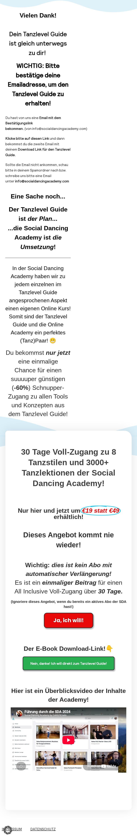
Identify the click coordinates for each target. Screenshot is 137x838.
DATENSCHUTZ (43, 829)
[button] (8, 830)
